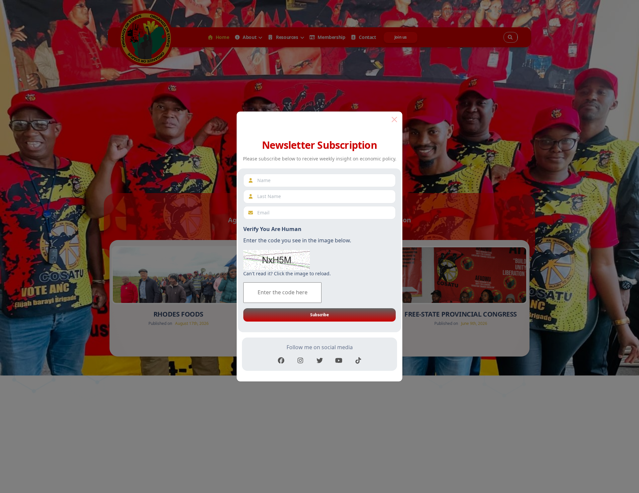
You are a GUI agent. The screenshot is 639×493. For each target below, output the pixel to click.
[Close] (394, 119)
